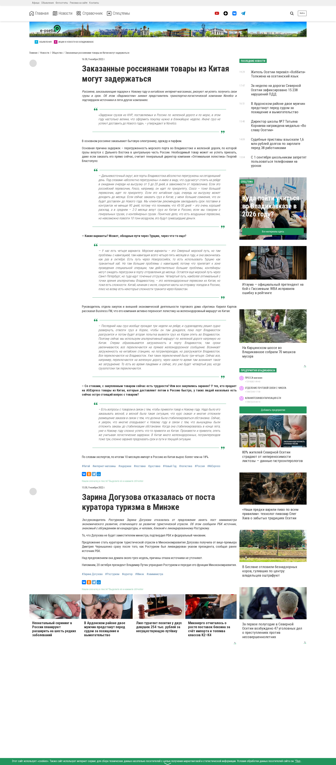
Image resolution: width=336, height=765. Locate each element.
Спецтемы (121, 13)
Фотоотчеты (62, 2)
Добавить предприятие (273, 410)
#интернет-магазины (104, 466)
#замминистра (155, 574)
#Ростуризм (112, 574)
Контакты (94, 2)
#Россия (200, 466)
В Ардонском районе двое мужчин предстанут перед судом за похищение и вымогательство (278, 108)
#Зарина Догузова (92, 574)
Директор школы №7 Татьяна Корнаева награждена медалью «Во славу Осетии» (278, 125)
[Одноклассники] (89, 474)
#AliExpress (213, 466)
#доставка (154, 466)
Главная (42, 13)
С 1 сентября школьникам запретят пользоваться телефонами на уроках (279, 161)
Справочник (92, 13)
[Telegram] (94, 474)
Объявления (47, 2)
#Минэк (139, 574)
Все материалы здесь (273, 231)
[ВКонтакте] (84, 474)
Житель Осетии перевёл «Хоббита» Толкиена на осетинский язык (278, 74)
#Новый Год (170, 466)
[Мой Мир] (99, 474)
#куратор (127, 574)
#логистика (185, 466)
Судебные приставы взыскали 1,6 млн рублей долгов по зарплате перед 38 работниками (277, 143)
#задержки (124, 466)
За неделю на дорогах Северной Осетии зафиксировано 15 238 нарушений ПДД (276, 90)
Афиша (35, 2)
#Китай (86, 466)
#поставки (140, 466)
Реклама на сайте (78, 2)
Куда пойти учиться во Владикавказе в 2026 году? (270, 206)
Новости (65, 13)
